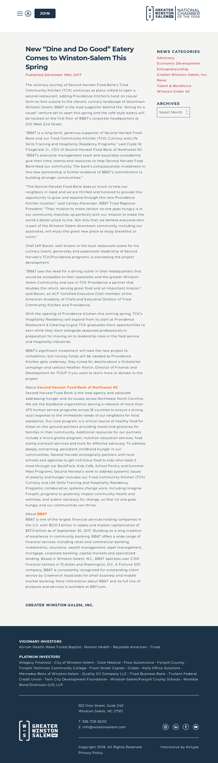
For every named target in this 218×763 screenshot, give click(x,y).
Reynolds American (130, 647)
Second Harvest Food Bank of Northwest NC (77, 387)
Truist (155, 647)
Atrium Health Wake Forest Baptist (50, 647)
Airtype (192, 747)
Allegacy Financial (35, 662)
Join (45, 13)
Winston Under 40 (173, 91)
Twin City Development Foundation (76, 679)
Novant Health (97, 647)
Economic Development (178, 63)
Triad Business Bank (147, 674)
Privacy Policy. (91, 753)
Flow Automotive (139, 662)
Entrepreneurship (172, 69)
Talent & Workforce (174, 86)
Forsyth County (170, 662)
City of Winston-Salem (74, 662)
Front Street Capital (107, 668)
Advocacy (165, 58)
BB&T (42, 514)
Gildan (133, 668)
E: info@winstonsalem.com (102, 727)
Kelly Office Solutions (161, 668)
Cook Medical (109, 662)
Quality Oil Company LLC (104, 674)
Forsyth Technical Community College (52, 668)
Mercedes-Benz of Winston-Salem (49, 674)
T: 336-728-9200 (93, 721)
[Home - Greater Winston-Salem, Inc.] (170, 13)
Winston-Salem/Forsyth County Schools (145, 679)
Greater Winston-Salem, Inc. (59, 605)
